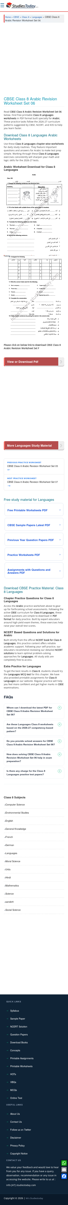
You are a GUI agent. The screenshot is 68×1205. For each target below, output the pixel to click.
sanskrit (9, 901)
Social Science (13, 909)
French (9, 837)
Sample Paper (17, 1018)
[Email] (64, 1169)
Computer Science (15, 804)
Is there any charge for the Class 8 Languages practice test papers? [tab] (26, 773)
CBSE (16, 17)
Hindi (8, 877)
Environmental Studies (17, 812)
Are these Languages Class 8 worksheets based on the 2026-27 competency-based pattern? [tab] (30, 728)
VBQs (13, 1082)
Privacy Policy (17, 1145)
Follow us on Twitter (20, 1129)
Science (9, 893)
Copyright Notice (19, 1153)
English (9, 820)
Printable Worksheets (21, 1066)
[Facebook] (64, 1176)
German (9, 845)
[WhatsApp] (64, 1163)
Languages (37, 17)
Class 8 (25, 17)
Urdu (8, 869)
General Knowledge (15, 828)
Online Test (16, 1098)
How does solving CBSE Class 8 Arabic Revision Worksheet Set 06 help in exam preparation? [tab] (29, 758)
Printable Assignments (22, 1058)
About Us (15, 1113)
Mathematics (12, 885)
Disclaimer (15, 1137)
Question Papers (19, 1034)
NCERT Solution (18, 1026)
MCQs (13, 1090)
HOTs (13, 1074)
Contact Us (16, 1121)
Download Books (19, 1042)
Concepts (15, 1050)
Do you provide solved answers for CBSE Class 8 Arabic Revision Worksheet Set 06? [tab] (31, 743)
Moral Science (12, 861)
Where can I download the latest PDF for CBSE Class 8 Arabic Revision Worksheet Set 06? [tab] (30, 711)
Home (8, 17)
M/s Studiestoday (34, 1198)
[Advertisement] (34, 61)
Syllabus (14, 1010)
